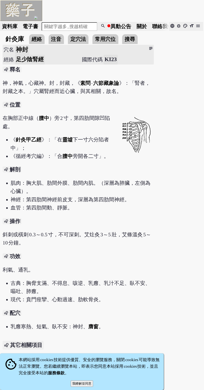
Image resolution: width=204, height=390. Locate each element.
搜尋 (130, 39)
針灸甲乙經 (29, 140)
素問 (85, 83)
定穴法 (78, 39)
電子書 (30, 26)
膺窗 (93, 326)
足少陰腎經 (30, 59)
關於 (142, 26)
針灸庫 (15, 39)
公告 (121, 26)
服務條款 (56, 373)
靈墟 (67, 140)
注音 (56, 39)
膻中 (44, 118)
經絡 (37, 39)
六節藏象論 (106, 83)
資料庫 (10, 26)
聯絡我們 (162, 26)
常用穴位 (105, 39)
